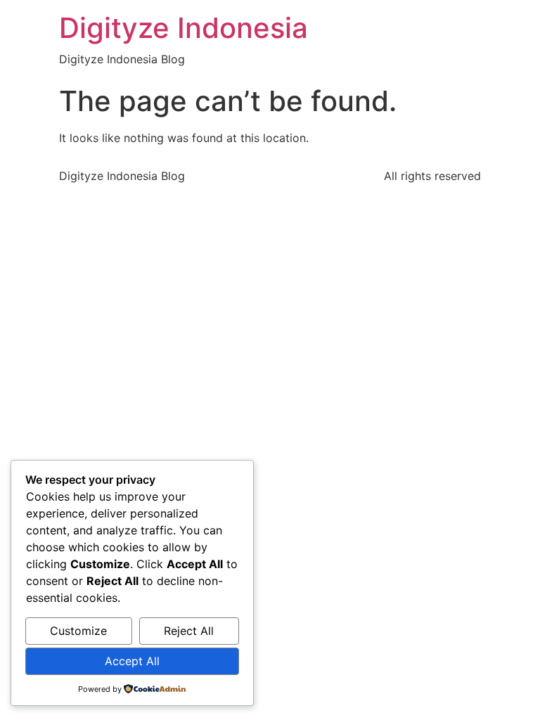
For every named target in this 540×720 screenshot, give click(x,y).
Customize (78, 631)
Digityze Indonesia (183, 28)
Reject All (189, 631)
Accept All (132, 661)
